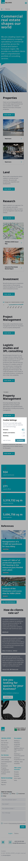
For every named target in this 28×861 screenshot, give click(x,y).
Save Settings (7, 440)
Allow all (20, 440)
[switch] (23, 430)
